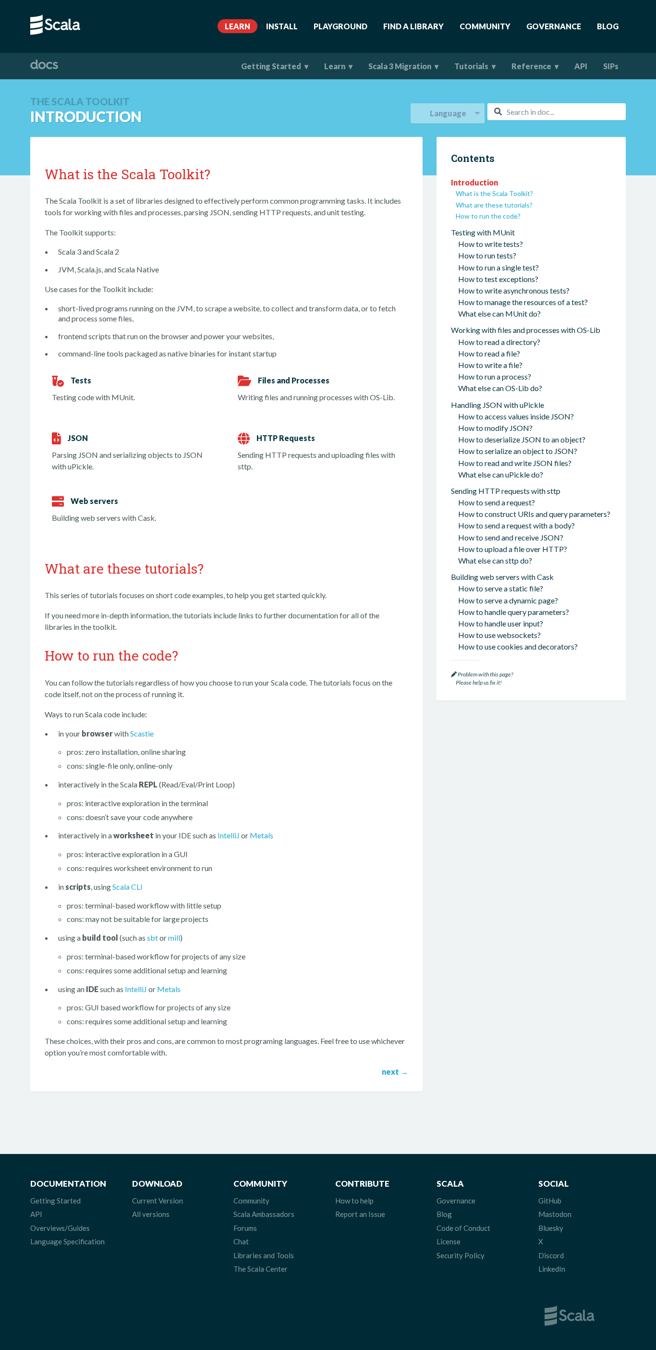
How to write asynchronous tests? (514, 290)
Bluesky (550, 1228)
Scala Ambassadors (263, 1214)
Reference (531, 66)
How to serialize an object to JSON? (517, 450)
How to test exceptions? (498, 278)
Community (485, 26)
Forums (245, 1228)
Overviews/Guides (60, 1228)
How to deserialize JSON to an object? (521, 439)
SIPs (611, 66)
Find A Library (413, 26)
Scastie (142, 733)
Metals (261, 835)
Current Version (157, 1200)
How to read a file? (489, 353)
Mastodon (554, 1214)
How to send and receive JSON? (510, 537)
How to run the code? (488, 216)
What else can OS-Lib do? (500, 388)
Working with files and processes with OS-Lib (525, 329)
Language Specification (67, 1241)
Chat (241, 1241)
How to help (354, 1200)
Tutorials (471, 66)
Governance (553, 26)
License (449, 1241)
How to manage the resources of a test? (523, 302)
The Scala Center (260, 1268)
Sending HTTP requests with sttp (505, 490)
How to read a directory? (499, 341)
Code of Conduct (463, 1228)
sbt (152, 937)
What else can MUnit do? (499, 313)
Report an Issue (360, 1214)
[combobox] (556, 111)
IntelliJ (229, 835)
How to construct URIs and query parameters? (534, 513)
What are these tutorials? (494, 205)
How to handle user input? (500, 623)
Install (282, 26)
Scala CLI (127, 886)
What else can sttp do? (495, 560)
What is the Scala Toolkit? (494, 193)
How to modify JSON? (495, 427)
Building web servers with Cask (502, 576)
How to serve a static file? (500, 588)
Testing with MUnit (483, 232)
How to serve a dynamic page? (508, 600)
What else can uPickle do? (500, 474)
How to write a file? (490, 364)
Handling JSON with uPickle (497, 404)
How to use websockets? (499, 634)
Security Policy (461, 1255)
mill (174, 937)
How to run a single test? (498, 267)
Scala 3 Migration (399, 66)
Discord (551, 1255)
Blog (608, 26)
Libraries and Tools (263, 1255)
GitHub (549, 1200)
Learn (237, 26)
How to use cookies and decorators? (518, 646)
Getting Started (271, 66)
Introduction (474, 182)
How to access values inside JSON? (516, 416)
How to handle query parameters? (513, 611)
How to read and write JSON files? (514, 462)
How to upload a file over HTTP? (512, 548)
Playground (340, 26)
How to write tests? (490, 243)
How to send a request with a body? (516, 525)
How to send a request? (496, 502)
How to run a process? (494, 376)
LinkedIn (551, 1268)
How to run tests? (487, 255)
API (580, 66)
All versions (151, 1214)
